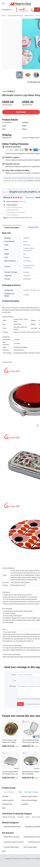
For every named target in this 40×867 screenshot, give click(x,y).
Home (4, 15)
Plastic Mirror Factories (11, 837)
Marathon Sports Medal (29, 796)
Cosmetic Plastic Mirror (11, 847)
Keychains (25, 804)
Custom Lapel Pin (8, 800)
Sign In (5, 217)
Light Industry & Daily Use (15, 15)
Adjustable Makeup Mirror (12, 827)
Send (20, 704)
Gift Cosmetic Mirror (30, 847)
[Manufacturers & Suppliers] (20, 4)
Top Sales (5, 796)
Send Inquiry (21, 112)
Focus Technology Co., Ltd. (27, 858)
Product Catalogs (32, 792)
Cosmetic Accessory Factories (14, 842)
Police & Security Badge (29, 800)
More (4, 851)
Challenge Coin (7, 804)
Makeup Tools (29, 15)
